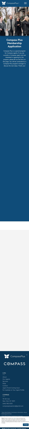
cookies (14, 418)
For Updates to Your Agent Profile (13, 390)
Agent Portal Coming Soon (11, 388)
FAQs (4, 383)
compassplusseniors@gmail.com (13, 406)
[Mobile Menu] (25, 3)
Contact (5, 386)
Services (5, 381)
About (5, 377)
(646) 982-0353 (8, 403)
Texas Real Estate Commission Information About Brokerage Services (14, 413)
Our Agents (6, 379)
